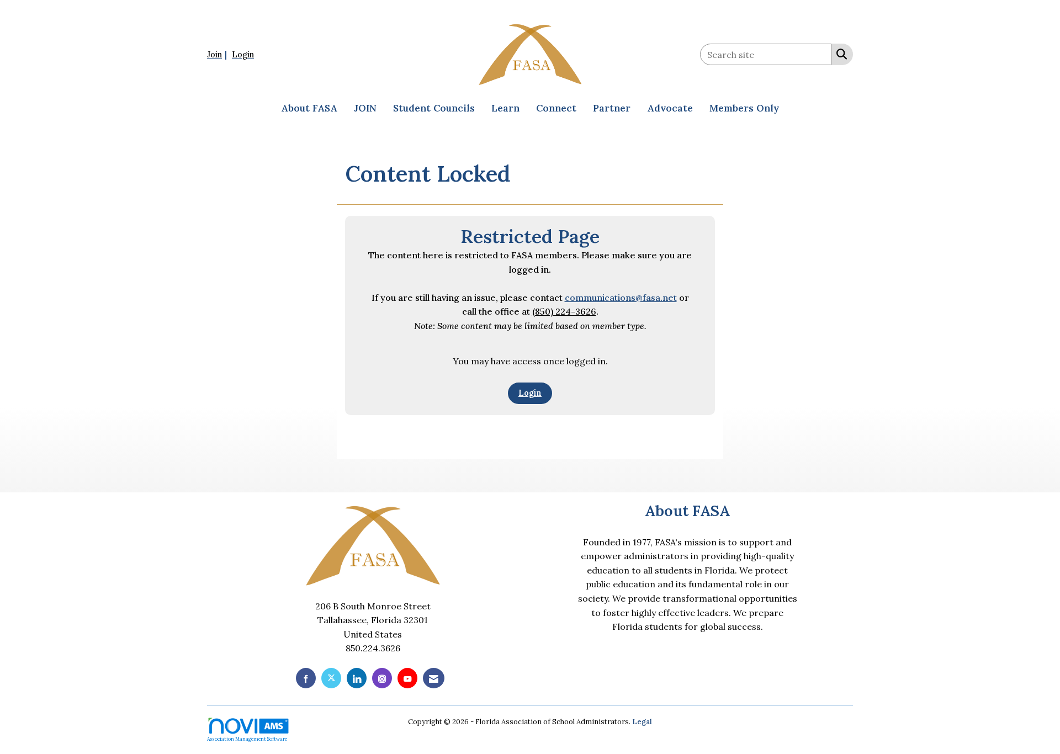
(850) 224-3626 (564, 311)
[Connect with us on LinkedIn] (357, 678)
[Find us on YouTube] (407, 678)
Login (530, 393)
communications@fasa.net (621, 297)
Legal (642, 721)
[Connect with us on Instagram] (382, 678)
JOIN (365, 108)
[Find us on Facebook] (306, 678)
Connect (556, 108)
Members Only (744, 108)
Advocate (670, 108)
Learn (505, 108)
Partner (611, 108)
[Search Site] (839, 53)
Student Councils (434, 108)
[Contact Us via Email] (433, 678)
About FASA (309, 108)
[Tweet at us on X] (331, 678)
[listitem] (218, 54)
